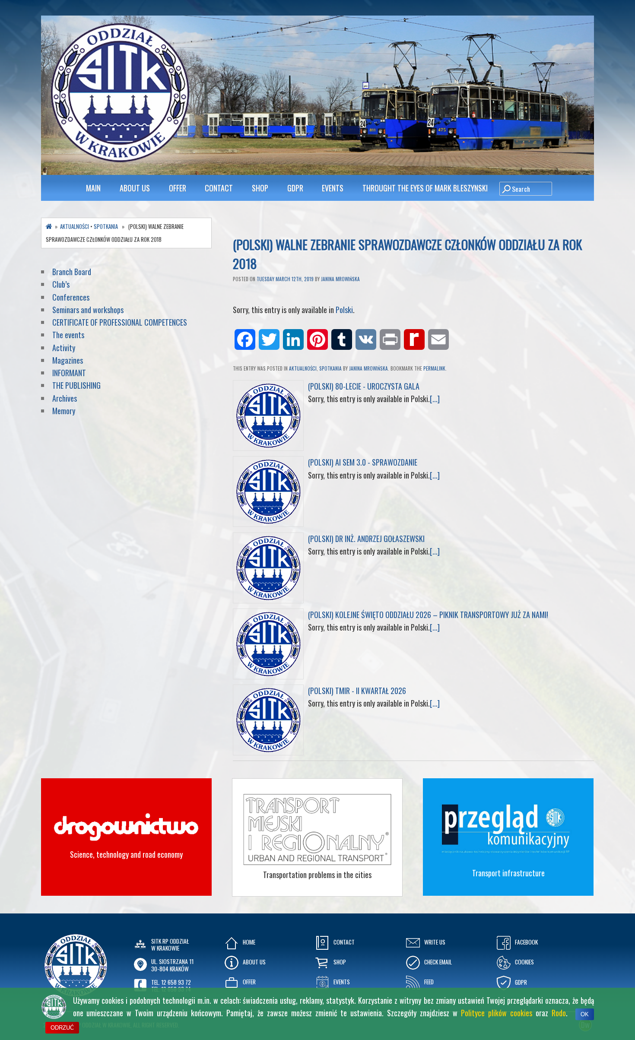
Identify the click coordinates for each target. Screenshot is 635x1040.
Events (332, 187)
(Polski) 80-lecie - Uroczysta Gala (363, 386)
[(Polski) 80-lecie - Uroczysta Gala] (268, 447)
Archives (65, 398)
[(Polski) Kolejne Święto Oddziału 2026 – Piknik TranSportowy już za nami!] (268, 676)
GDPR (295, 187)
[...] (435, 398)
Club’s (61, 284)
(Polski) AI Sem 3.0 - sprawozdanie (362, 462)
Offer (177, 187)
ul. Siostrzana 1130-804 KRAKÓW (172, 965)
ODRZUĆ (62, 1027)
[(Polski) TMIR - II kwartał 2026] (268, 752)
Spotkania (330, 368)
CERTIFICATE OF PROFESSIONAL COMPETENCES (120, 322)
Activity (63, 347)
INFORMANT (70, 372)
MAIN (93, 187)
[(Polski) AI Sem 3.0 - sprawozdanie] (268, 523)
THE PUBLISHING (76, 385)
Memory (63, 410)
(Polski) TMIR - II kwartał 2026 (357, 690)
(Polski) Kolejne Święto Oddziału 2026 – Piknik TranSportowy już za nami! (428, 614)
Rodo (559, 1012)
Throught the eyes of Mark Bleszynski (425, 187)
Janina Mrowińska (340, 279)
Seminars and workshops (88, 309)
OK (585, 1014)
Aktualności (303, 368)
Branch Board (71, 271)
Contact (219, 187)
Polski (344, 309)
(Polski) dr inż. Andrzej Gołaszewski (366, 538)
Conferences (70, 297)
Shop (260, 187)
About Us (135, 187)
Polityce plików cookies (496, 1012)
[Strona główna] (49, 226)
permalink (434, 368)
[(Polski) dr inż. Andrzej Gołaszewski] (268, 600)
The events (68, 334)
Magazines (67, 360)
